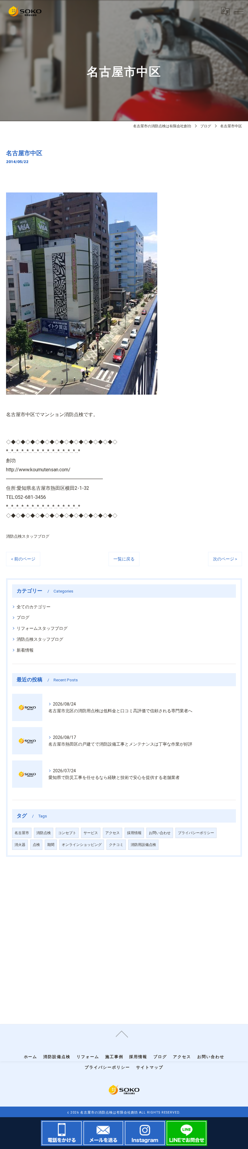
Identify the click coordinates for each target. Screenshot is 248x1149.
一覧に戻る (124, 558)
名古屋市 (22, 833)
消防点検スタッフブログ (27, 536)
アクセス (112, 833)
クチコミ (116, 845)
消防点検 (43, 833)
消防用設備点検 (143, 845)
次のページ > (225, 558)
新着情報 (25, 650)
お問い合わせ (160, 833)
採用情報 (134, 833)
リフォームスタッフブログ (42, 628)
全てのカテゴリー (34, 606)
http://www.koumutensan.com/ (38, 470)
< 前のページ (23, 558)
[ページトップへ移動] (122, 1033)
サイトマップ (149, 1067)
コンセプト (67, 833)
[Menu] (239, 11)
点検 (36, 845)
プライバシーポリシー (196, 833)
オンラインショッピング (82, 845)
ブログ (23, 617)
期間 (50, 845)
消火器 (20, 845)
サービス (90, 833)
